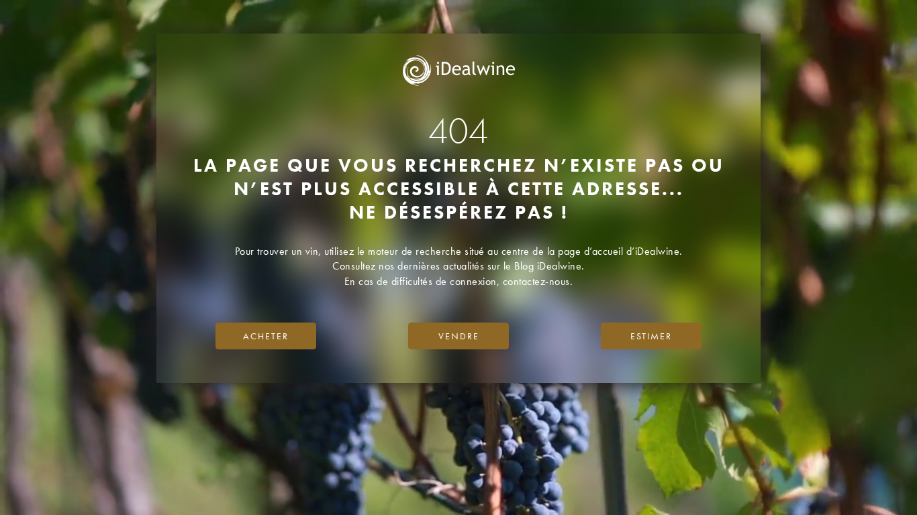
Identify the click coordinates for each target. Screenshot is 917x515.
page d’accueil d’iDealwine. (620, 251)
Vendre (458, 336)
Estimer (651, 336)
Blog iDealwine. (549, 266)
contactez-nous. (538, 281)
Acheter (266, 336)
